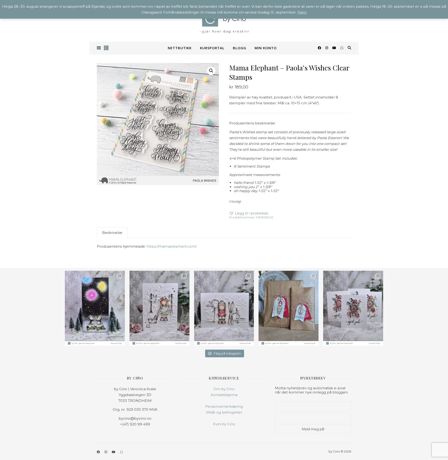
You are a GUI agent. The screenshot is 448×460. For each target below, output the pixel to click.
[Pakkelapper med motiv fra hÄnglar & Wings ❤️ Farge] (288, 308)
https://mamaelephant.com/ (172, 246)
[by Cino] (224, 21)
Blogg (239, 48)
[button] (211, 71)
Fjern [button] (302, 12)
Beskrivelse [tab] (112, 232)
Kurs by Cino (224, 424)
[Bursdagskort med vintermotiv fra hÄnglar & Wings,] (224, 308)
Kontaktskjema (224, 395)
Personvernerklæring (224, 406)
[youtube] (334, 48)
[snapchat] (341, 48)
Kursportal (212, 48)
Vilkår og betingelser (224, 412)
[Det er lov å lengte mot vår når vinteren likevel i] (159, 308)
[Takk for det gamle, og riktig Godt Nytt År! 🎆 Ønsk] (95, 308)
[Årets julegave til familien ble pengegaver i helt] (353, 308)
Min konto (266, 48)
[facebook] (320, 48)
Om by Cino (224, 389)
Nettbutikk (180, 48)
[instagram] (327, 48)
